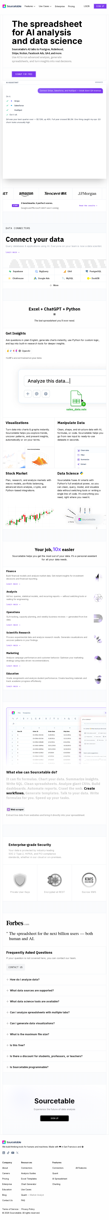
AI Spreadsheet (59, 1178)
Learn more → (12, 252)
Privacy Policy (28, 1209)
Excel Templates (29, 1178)
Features (29, 6)
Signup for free (23, 74)
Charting (56, 1184)
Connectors (26, 1168)
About (5, 1168)
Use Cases (44, 6)
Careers (6, 1173)
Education (7, 1189)
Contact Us (16, 967)
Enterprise (60, 6)
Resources (26, 1162)
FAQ (23, 1200)
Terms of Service (10, 1209)
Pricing (71, 6)
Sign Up (100, 6)
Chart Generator (28, 1184)
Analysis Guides (28, 1173)
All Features (81, 1168)
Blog (4, 1195)
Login (86, 6)
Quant (32, 1195)
